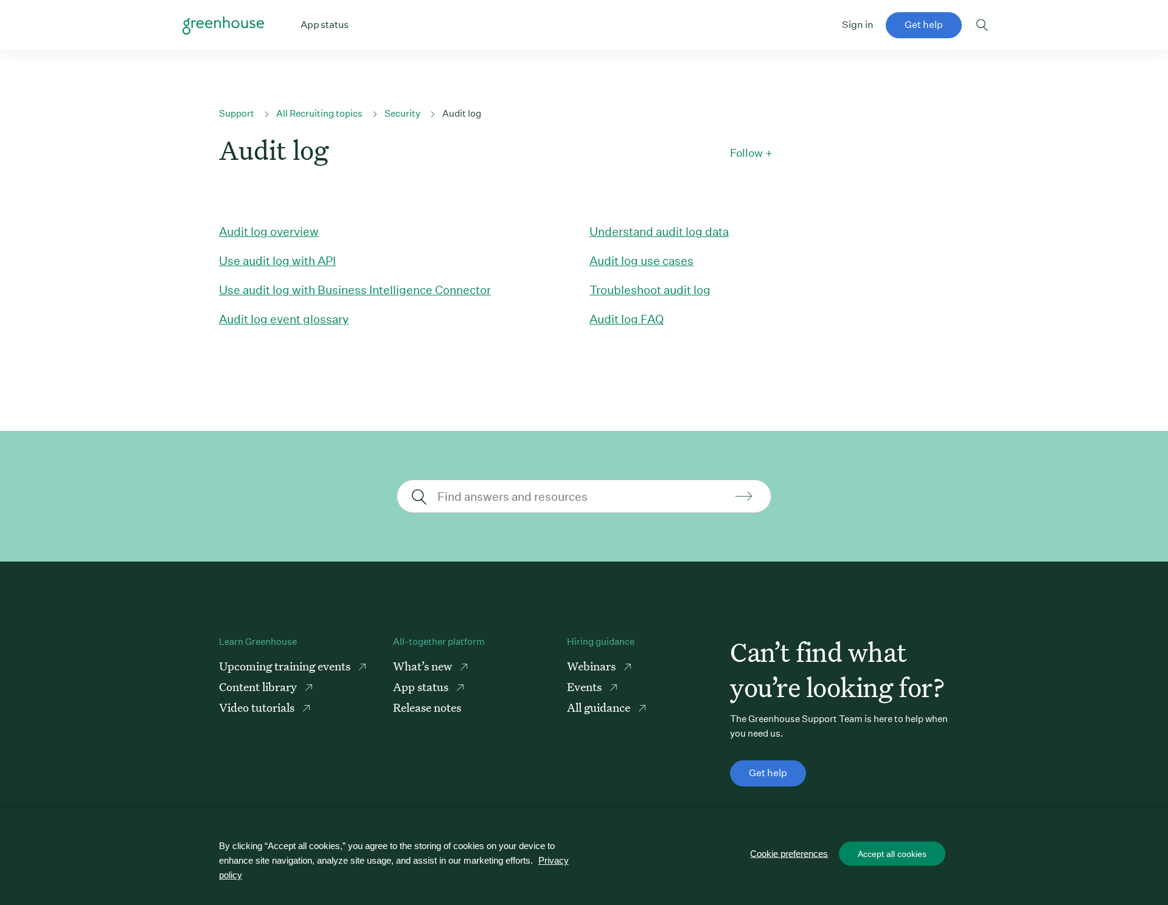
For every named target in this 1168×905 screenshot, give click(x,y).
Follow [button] (746, 153)
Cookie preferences (789, 853)
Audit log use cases (641, 260)
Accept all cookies (892, 854)
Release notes (427, 707)
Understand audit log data (659, 231)
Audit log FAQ (626, 319)
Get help (924, 24)
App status (422, 686)
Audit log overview (269, 231)
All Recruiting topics (319, 113)
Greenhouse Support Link (223, 25)
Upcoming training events (286, 665)
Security (402, 113)
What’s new (423, 665)
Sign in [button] (858, 24)
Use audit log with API (277, 260)
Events (585, 686)
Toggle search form (982, 25)
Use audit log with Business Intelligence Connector (355, 290)
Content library (259, 686)
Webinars (592, 665)
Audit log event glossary (284, 319)
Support (236, 113)
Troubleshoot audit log (650, 290)
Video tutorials (258, 707)
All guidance (600, 707)
